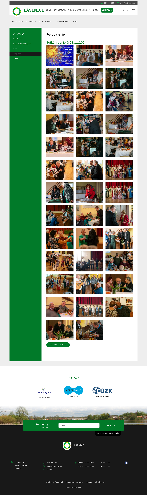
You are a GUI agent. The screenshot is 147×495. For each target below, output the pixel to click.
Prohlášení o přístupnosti (54, 482)
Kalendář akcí (17, 39)
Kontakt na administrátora (96, 482)
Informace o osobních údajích (109, 433)
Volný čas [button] (107, 10)
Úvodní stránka (17, 21)
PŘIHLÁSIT (111, 425)
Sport (15, 49)
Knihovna (16, 59)
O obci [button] (96, 10)
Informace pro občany (79, 10)
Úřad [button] (48, 10)
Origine (75, 487)
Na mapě (18, 468)
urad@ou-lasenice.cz (54, 466)
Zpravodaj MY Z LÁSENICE (22, 44)
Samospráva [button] (60, 10)
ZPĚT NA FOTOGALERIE (58, 345)
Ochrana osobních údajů (74, 482)
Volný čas (32, 21)
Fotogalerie (46, 21)
